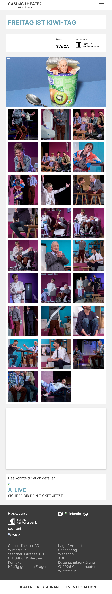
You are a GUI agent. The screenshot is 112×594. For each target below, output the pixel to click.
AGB (61, 558)
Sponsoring (67, 550)
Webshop (66, 554)
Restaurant (49, 587)
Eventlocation (81, 587)
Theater (24, 587)
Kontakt (14, 562)
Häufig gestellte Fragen (27, 567)
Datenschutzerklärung (76, 562)
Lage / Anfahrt (70, 546)
